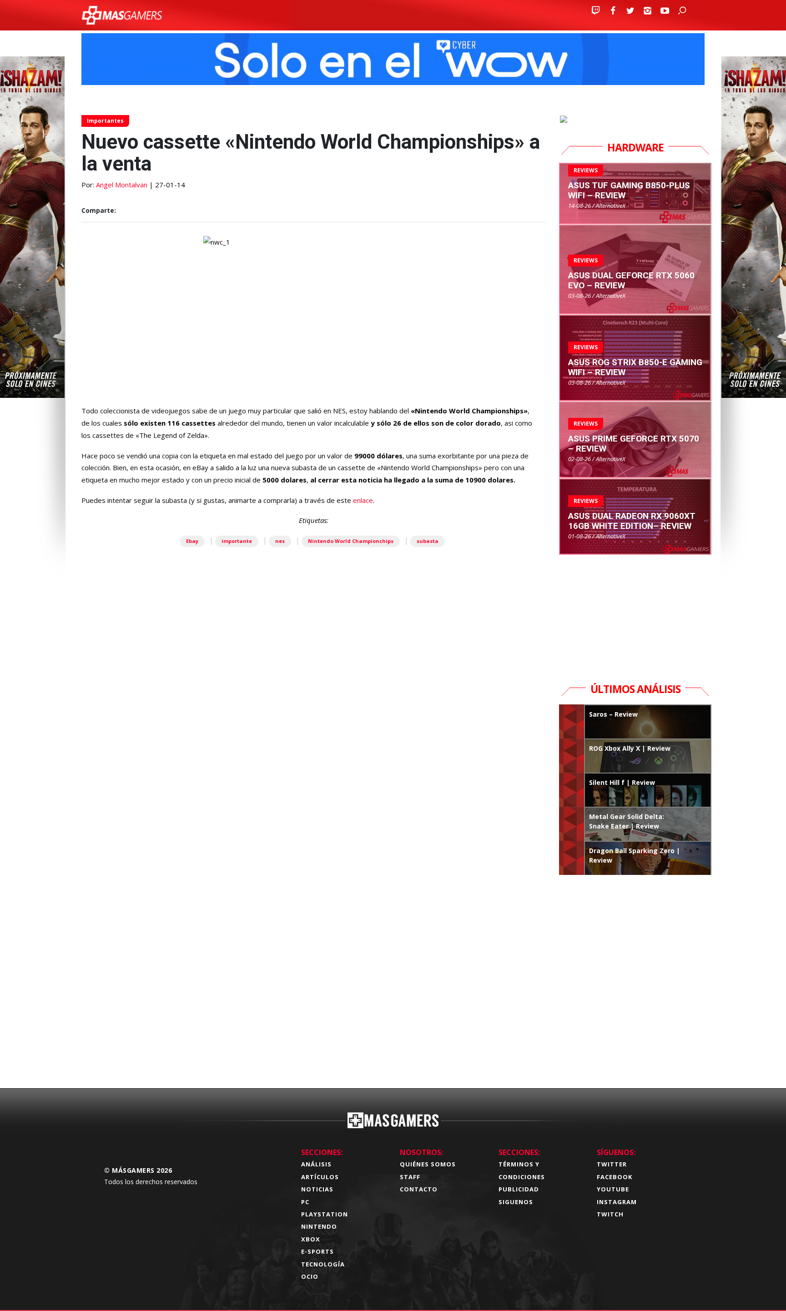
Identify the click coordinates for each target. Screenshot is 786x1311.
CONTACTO (419, 1189)
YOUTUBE (613, 1189)
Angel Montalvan (121, 184)
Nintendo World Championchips (350, 540)
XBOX (310, 1239)
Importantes (105, 121)
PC (305, 1202)
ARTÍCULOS (320, 1177)
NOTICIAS (317, 1189)
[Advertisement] (313, 939)
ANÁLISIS (316, 1164)
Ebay (192, 540)
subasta (427, 540)
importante (237, 540)
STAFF (410, 1177)
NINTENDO (319, 1226)
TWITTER (612, 1164)
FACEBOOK (614, 1177)
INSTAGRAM (617, 1202)
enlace (363, 500)
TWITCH (610, 1214)
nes (280, 540)
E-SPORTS (317, 1251)
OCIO (309, 1276)
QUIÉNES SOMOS (428, 1164)
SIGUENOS (516, 1202)
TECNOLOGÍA (323, 1264)
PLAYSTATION (324, 1214)
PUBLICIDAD (519, 1189)
